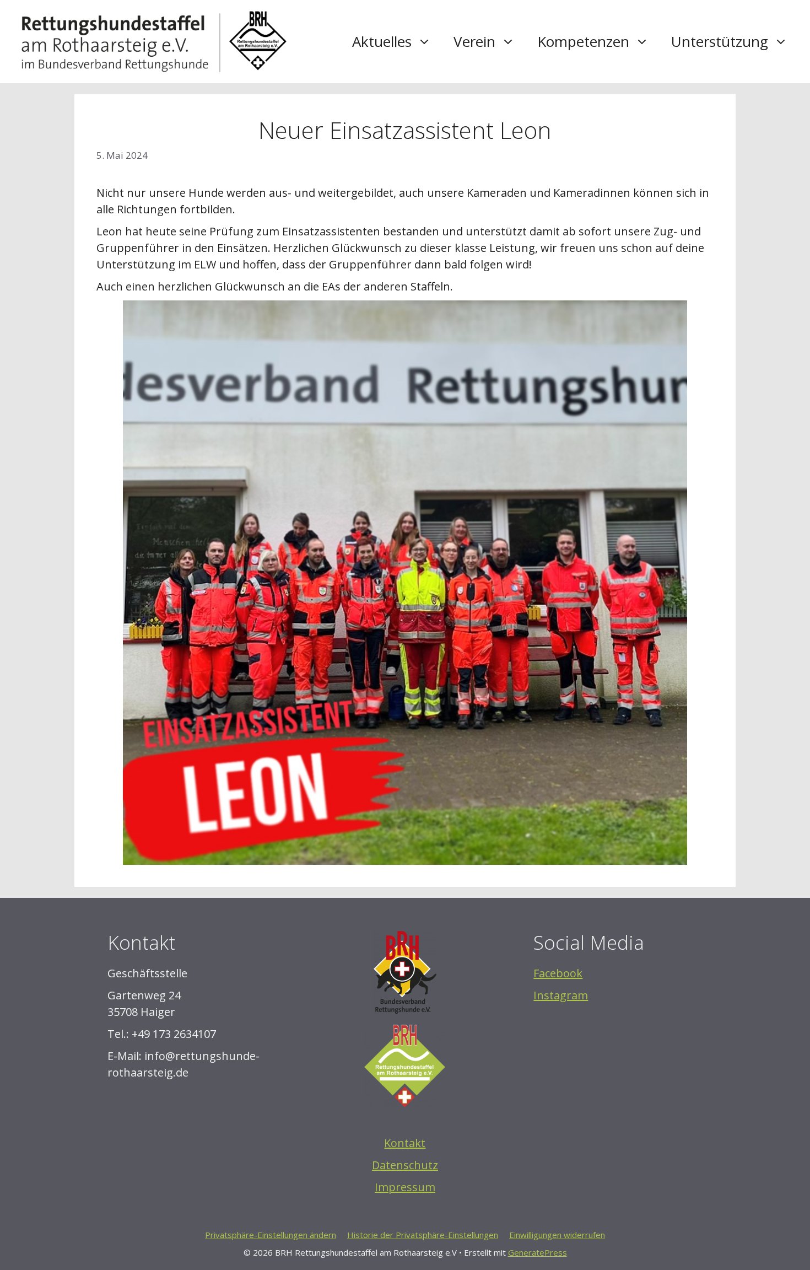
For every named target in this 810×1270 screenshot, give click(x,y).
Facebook (557, 973)
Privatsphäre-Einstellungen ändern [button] (270, 1234)
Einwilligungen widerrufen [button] (557, 1234)
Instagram (560, 995)
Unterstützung (719, 41)
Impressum (405, 1187)
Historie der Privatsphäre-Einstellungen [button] (422, 1234)
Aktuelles (382, 41)
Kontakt (404, 1143)
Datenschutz (405, 1165)
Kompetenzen (583, 41)
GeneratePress (537, 1252)
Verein (474, 41)
